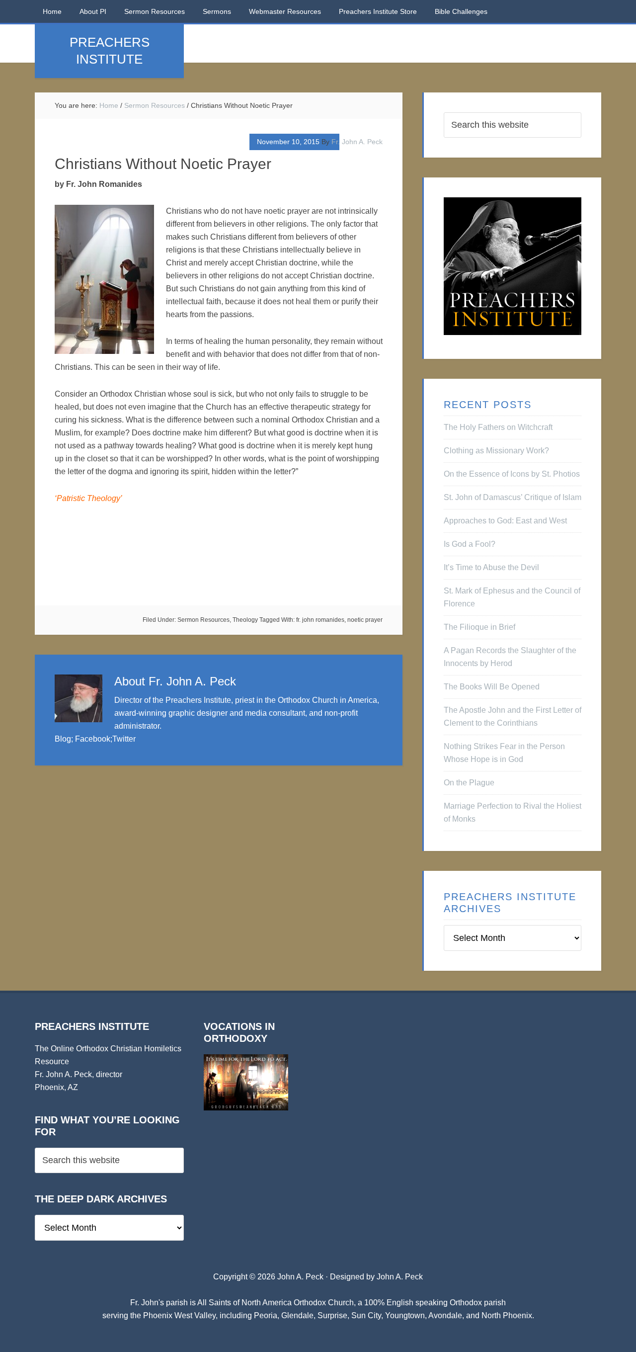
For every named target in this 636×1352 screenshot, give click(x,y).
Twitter (124, 739)
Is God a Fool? (469, 544)
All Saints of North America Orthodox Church (275, 1302)
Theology (245, 619)
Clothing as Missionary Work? (496, 450)
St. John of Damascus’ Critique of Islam (512, 497)
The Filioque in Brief (479, 627)
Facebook (92, 739)
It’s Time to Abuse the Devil (491, 567)
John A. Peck (400, 1276)
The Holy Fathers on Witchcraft (498, 427)
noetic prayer (365, 619)
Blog (63, 739)
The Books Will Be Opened (492, 686)
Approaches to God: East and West (505, 520)
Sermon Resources (203, 619)
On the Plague (469, 782)
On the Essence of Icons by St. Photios (512, 474)
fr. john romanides (320, 619)
